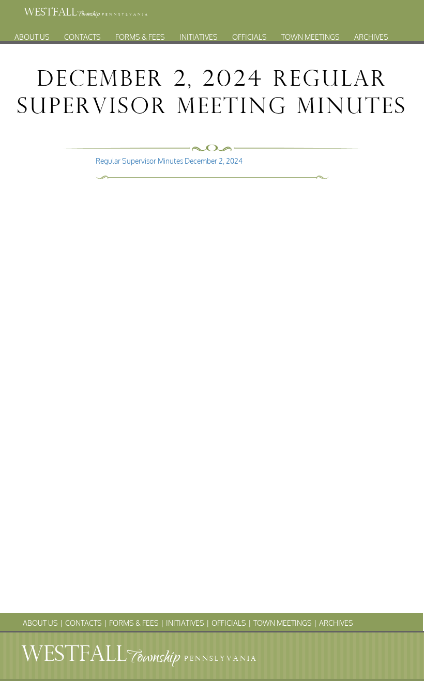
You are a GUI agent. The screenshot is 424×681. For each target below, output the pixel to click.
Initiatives (198, 34)
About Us (32, 34)
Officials (249, 34)
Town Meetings (310, 34)
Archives (371, 34)
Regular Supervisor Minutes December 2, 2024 (169, 160)
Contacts (82, 34)
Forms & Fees (140, 34)
